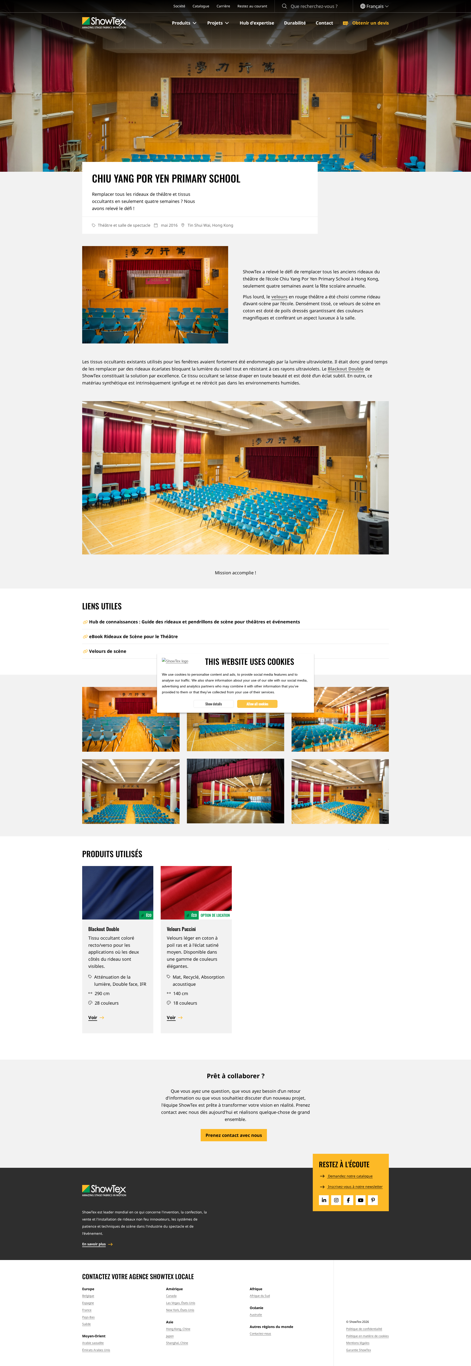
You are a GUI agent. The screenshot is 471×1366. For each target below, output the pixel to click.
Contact (324, 23)
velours (279, 297)
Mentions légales (357, 1343)
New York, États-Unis (180, 1310)
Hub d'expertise (257, 23)
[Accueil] (104, 23)
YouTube (361, 1200)
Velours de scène (107, 651)
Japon (170, 1336)
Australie (256, 1315)
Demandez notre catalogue (350, 1176)
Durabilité (295, 23)
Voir (92, 1017)
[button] (184, 23)
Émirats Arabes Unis (96, 1350)
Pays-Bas (88, 1317)
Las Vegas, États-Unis (180, 1303)
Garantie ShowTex (358, 1350)
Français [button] (375, 6)
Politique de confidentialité (364, 1329)
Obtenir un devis (370, 23)
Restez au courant (252, 6)
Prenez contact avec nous (234, 1135)
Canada (171, 1296)
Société (179, 6)
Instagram (336, 1200)
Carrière (223, 6)
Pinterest (373, 1200)
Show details (213, 703)
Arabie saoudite (93, 1343)
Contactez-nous (260, 1333)
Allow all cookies (257, 703)
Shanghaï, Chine (177, 1343)
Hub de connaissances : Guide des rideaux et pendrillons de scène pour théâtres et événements (194, 622)
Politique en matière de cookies (367, 1336)
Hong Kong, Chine (178, 1329)
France (87, 1310)
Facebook (348, 1200)
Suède (86, 1324)
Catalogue (201, 6)
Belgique (88, 1296)
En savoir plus (94, 1244)
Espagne (88, 1303)
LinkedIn (324, 1200)
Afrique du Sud (260, 1296)
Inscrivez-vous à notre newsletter (355, 1186)
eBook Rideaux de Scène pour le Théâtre (133, 636)
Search (284, 6)
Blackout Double (346, 369)
